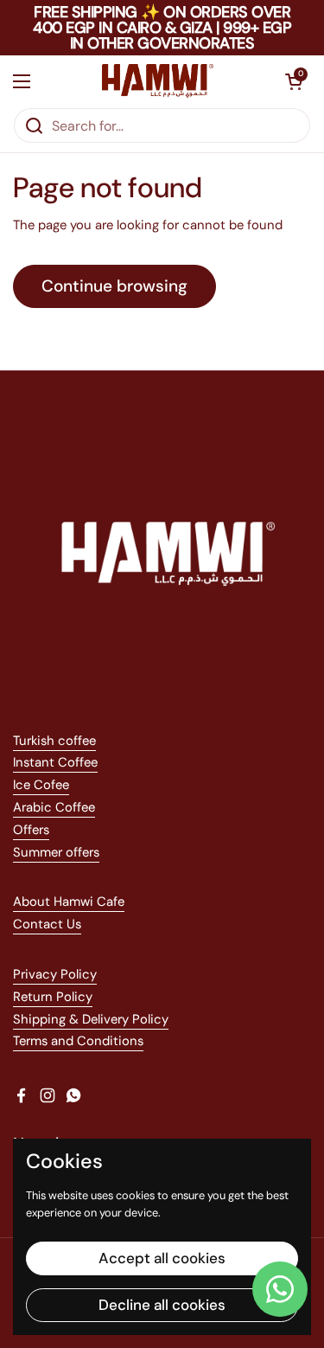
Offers (31, 829)
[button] (293, 81)
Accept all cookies (162, 1258)
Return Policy (52, 996)
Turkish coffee (54, 740)
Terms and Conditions (78, 1041)
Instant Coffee (55, 762)
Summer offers (56, 852)
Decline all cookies (162, 1304)
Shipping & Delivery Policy (90, 1019)
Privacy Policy (55, 974)
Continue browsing (114, 286)
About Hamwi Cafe (68, 901)
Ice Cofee (41, 784)
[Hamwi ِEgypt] (157, 81)
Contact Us (47, 924)
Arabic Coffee (54, 807)
